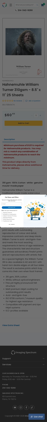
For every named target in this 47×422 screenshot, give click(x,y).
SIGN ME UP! (11, 207)
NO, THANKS (12, 224)
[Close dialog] (45, 196)
